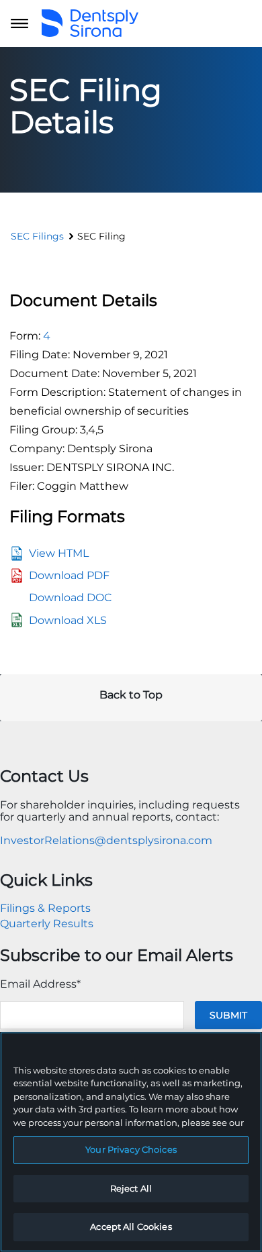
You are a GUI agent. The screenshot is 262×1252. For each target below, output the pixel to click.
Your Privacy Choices (131, 1149)
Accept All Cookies (130, 1226)
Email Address (40, 984)
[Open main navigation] (19, 23)
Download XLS (68, 620)
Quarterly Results (46, 923)
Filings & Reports (45, 908)
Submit (228, 1015)
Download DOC (70, 597)
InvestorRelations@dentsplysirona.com (106, 840)
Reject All (131, 1188)
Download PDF (69, 575)
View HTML (59, 553)
